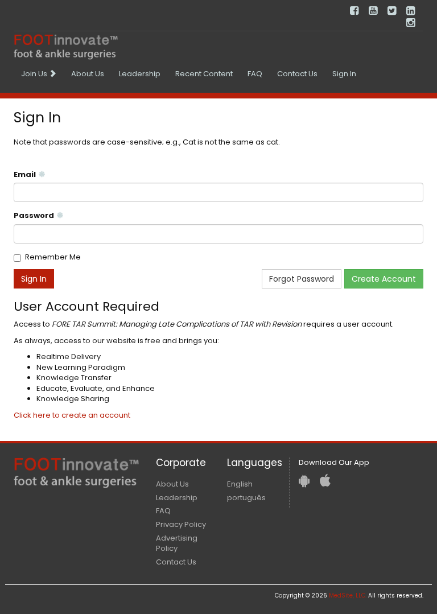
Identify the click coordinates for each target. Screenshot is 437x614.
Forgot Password (301, 279)
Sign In (344, 73)
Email (25, 175)
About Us (87, 73)
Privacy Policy (181, 524)
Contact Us (297, 73)
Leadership (139, 73)
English (240, 484)
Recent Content (204, 73)
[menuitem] (39, 74)
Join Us (35, 73)
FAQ (255, 73)
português (246, 497)
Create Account (384, 279)
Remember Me (53, 257)
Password (34, 216)
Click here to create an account (72, 415)
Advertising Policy (176, 543)
